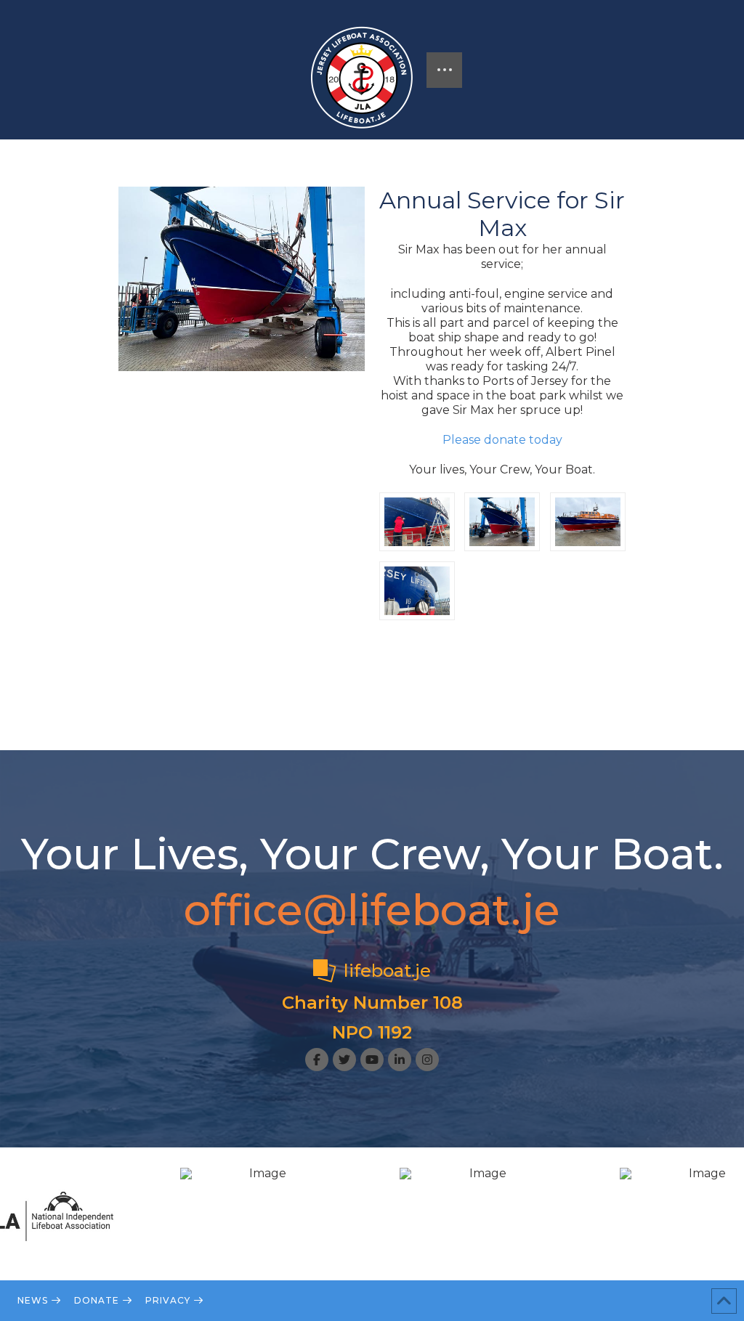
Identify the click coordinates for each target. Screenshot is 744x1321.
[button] (444, 70)
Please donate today (502, 440)
